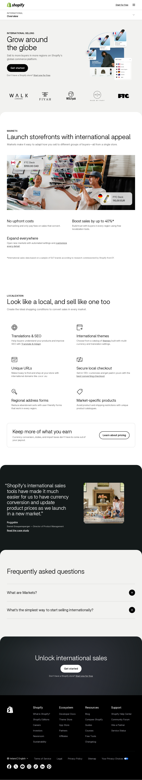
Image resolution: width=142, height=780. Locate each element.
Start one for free (41, 75)
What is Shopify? (41, 714)
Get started (17, 67)
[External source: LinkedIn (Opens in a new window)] (42, 766)
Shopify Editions (41, 719)
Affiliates (63, 736)
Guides (88, 725)
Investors (37, 730)
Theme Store (65, 719)
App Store (64, 725)
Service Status (118, 730)
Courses (89, 730)
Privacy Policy (75, 758)
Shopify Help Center (121, 714)
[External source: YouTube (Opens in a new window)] (22, 766)
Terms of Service (42, 758)
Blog (87, 714)
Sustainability (39, 741)
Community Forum (120, 719)
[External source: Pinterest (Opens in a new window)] (49, 766)
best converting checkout (91, 376)
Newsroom (38, 736)
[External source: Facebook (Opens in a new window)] (9, 766)
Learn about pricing (114, 435)
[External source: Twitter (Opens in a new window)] (16, 766)
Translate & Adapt (30, 344)
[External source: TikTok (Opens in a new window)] (36, 766)
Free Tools (90, 736)
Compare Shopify (94, 719)
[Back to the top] (10, 709)
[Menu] (133, 5)
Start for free (122, 4)
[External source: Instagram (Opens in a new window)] (29, 766)
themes (107, 340)
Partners (63, 730)
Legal (59, 758)
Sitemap (92, 758)
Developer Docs (67, 714)
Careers (37, 725)
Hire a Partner (118, 725)
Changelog (90, 741)
